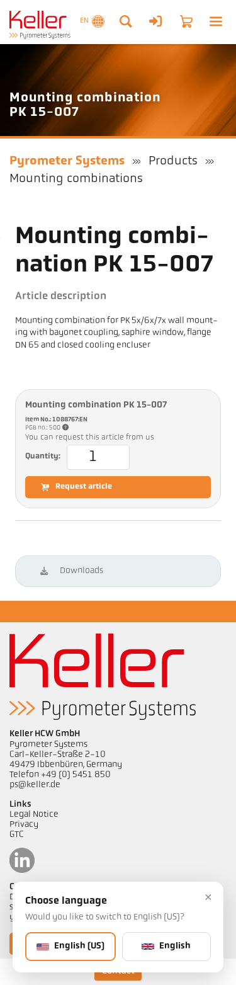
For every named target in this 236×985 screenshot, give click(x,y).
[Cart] (186, 21)
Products (173, 161)
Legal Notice (34, 814)
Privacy (23, 824)
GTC (16, 835)
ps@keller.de (34, 785)
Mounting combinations (76, 179)
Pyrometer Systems (67, 161)
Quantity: (42, 456)
